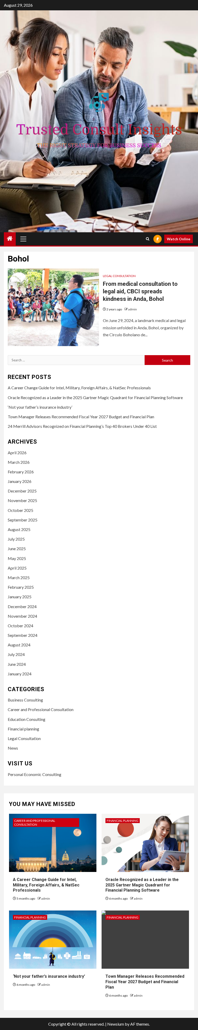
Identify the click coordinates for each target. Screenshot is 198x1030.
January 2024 (19, 673)
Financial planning (23, 728)
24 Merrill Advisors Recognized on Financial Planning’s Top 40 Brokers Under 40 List (82, 426)
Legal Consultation (119, 276)
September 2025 (22, 519)
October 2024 (20, 625)
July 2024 (16, 654)
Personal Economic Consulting (34, 774)
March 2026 (19, 462)
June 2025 (17, 548)
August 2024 (19, 644)
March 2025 (19, 577)
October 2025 (20, 510)
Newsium (115, 1023)
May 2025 (17, 558)
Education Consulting (26, 719)
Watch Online (178, 239)
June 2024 (17, 664)
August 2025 (19, 529)
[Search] (147, 239)
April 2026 (17, 452)
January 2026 (19, 481)
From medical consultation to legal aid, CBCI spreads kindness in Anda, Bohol (140, 291)
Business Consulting (25, 699)
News (13, 747)
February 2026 (21, 471)
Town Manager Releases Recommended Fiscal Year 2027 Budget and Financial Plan (81, 416)
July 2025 (16, 538)
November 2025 (22, 500)
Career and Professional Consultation (40, 709)
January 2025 (19, 596)
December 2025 (22, 490)
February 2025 (21, 587)
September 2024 (22, 635)
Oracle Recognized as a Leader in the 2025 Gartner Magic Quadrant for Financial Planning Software (95, 397)
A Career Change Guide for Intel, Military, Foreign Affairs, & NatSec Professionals (79, 387)
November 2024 (22, 616)
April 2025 (17, 567)
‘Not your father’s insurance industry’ (40, 407)
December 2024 (22, 606)
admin (132, 309)
